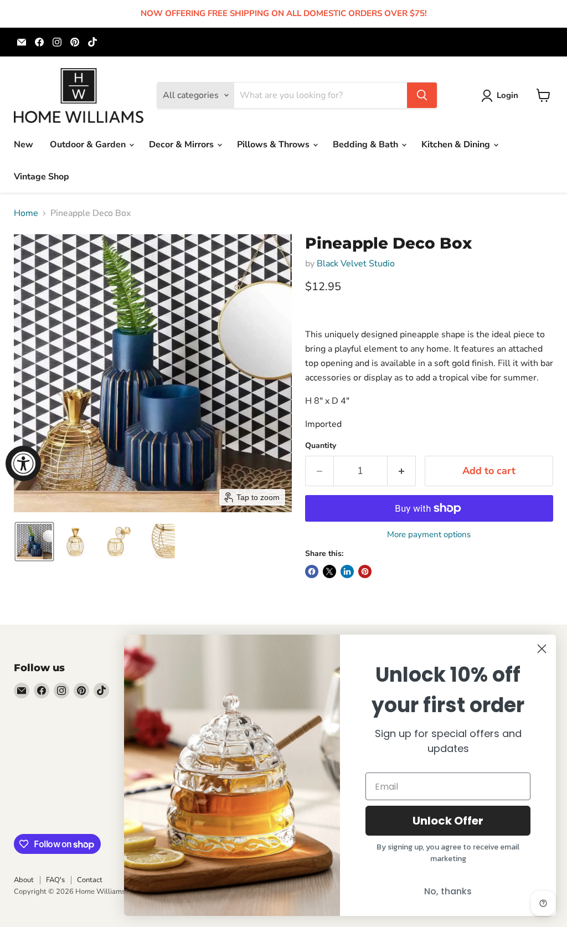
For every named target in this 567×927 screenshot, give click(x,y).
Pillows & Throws (274, 144)
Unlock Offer (448, 820)
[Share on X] (329, 571)
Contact (89, 880)
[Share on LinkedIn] (347, 571)
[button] (502, 95)
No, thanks (448, 891)
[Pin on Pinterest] (365, 571)
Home (26, 213)
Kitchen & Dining (456, 144)
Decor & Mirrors (182, 144)
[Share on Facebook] (311, 571)
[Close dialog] (541, 648)
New (23, 144)
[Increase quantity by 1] (402, 471)
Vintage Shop (41, 177)
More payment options (429, 534)
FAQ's (55, 880)
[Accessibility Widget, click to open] (23, 463)
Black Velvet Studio (356, 264)
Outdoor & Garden (89, 144)
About (24, 880)
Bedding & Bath (366, 144)
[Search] (422, 95)
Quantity (320, 445)
